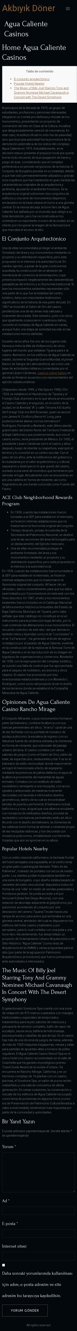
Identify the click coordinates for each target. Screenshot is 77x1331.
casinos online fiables (52, 373)
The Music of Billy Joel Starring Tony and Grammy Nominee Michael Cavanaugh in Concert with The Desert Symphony (41, 93)
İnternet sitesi (14, 1246)
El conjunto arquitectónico (32, 79)
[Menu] (68, 8)
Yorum (9, 1146)
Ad (5, 1201)
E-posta (10, 1223)
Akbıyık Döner (28, 8)
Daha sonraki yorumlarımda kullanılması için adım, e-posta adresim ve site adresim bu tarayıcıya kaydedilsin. (37, 1284)
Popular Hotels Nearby (29, 83)
